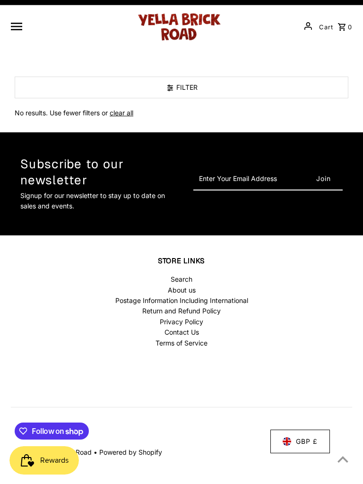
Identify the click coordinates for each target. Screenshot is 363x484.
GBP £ (307, 441)
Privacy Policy (181, 322)
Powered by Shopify (130, 452)
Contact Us (181, 332)
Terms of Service (181, 343)
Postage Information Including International (181, 300)
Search (181, 279)
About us (182, 290)
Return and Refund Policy (181, 311)
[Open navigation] (69, 26)
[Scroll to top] (343, 459)
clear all (121, 113)
